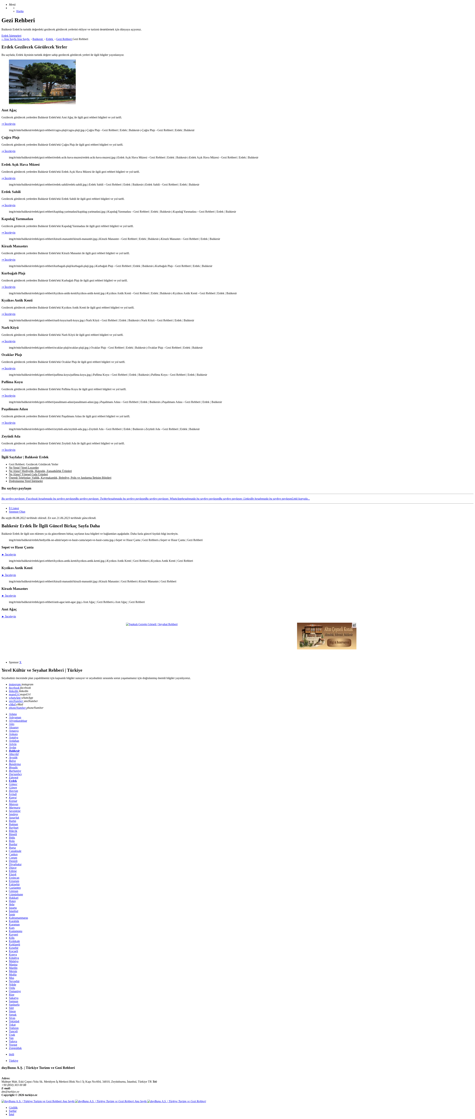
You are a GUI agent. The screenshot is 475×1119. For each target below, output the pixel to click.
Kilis (11, 937)
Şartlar (13, 1111)
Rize (11, 994)
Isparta (13, 907)
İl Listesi (14, 508)
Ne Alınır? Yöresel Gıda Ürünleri (28, 474)
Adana (13, 714)
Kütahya (14, 957)
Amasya (14, 730)
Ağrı (11, 724)
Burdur (13, 844)
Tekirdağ (14, 1021)
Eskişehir (14, 884)
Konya (13, 954)
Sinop (12, 1011)
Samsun (13, 1001)
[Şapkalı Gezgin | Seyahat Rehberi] (152, 624)
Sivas (12, 1018)
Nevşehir (14, 981)
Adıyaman (15, 717)
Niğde (12, 984)
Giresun (13, 891)
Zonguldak (15, 1048)
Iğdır (11, 904)
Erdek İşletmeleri (11, 35)
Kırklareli (14, 944)
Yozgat (13, 1044)
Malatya (13, 961)
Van (11, 1038)
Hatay (12, 901)
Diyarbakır (15, 864)
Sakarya (13, 998)
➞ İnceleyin (8, 123)
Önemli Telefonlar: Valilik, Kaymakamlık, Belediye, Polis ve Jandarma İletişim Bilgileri (60, 477)
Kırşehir (13, 947)
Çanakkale (15, 851)
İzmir (12, 914)
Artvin (13, 744)
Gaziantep (15, 887)
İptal (11, 1114)
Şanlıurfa (14, 1004)
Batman (13, 824)
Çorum (13, 857)
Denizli (13, 861)
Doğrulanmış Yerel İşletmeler (26, 481)
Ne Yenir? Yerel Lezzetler (24, 467)
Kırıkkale (14, 941)
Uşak (12, 1034)
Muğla (13, 974)
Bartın (12, 821)
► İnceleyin (8, 554)
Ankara (13, 734)
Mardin (13, 967)
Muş (11, 977)
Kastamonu (15, 931)
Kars (11, 927)
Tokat (12, 1024)
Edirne (13, 871)
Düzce (13, 867)
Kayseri (13, 934)
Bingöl (13, 834)
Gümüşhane (16, 894)
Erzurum (14, 881)
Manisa (13, 964)
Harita (20, 11)
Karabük (14, 921)
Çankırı (13, 854)
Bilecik (13, 831)
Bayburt (13, 827)
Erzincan (14, 877)
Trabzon (14, 1028)
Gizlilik (13, 1107)
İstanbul (13, 911)
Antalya (13, 737)
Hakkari (13, 897)
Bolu (12, 841)
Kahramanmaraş (18, 917)
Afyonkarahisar (18, 720)
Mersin (13, 971)
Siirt (11, 1008)
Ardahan (14, 740)
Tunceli (13, 1031)
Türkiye (13, 1060)
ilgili (11, 1054)
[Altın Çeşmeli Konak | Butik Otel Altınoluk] (326, 648)
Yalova (13, 1041)
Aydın (12, 747)
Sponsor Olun (17, 511)
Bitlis (12, 837)
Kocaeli (13, 951)
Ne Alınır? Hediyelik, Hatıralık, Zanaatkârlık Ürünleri (40, 471)
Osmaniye (15, 991)
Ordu (12, 987)
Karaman (14, 924)
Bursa (12, 847)
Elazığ (12, 874)
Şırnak (13, 1014)
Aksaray (14, 727)
